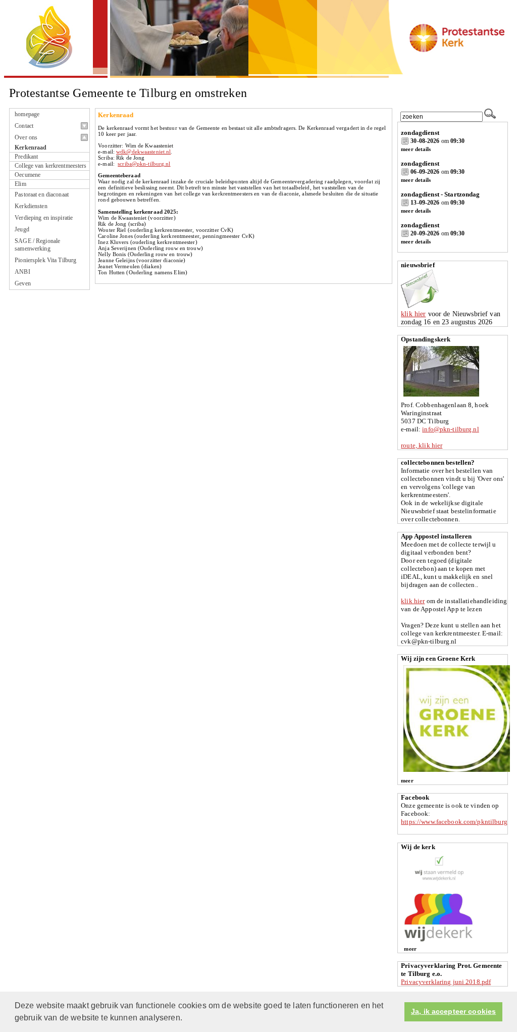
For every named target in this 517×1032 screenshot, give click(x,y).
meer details (416, 149)
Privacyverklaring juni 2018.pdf (446, 982)
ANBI (22, 271)
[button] (185, 1018)
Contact (24, 125)
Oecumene (27, 175)
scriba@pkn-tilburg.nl (144, 164)
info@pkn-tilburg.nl (450, 429)
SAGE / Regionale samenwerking (37, 244)
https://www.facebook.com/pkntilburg (454, 821)
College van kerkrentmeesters (50, 166)
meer (407, 780)
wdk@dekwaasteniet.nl (143, 152)
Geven (23, 283)
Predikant (26, 157)
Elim (20, 184)
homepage (27, 114)
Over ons (26, 137)
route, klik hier (421, 445)
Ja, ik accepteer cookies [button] (453, 1011)
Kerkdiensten (31, 206)
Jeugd (22, 229)
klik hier (413, 314)
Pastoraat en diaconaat (42, 194)
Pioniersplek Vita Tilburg (45, 260)
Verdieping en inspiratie (44, 217)
